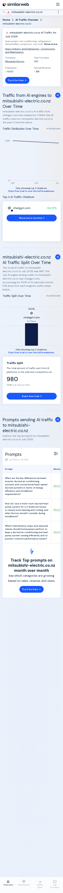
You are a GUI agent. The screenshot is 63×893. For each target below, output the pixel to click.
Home (6, 19)
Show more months (30, 218)
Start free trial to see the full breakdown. (31, 191)
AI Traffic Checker (26, 19)
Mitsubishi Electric (14, 61)
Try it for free (16, 80)
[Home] (16, 4)
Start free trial (30, 396)
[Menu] (57, 4)
